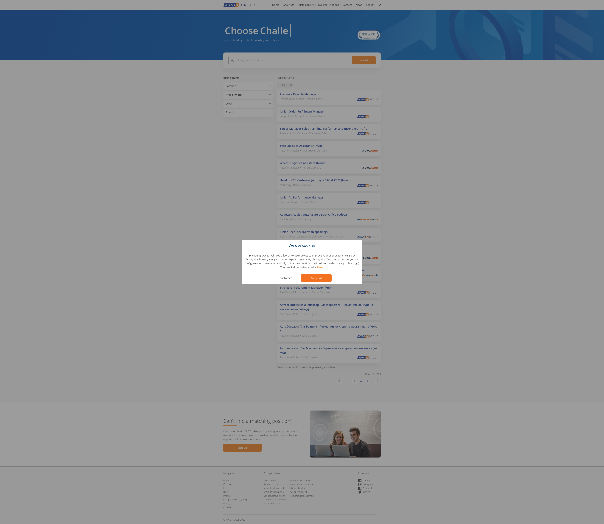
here (320, 267)
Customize (286, 278)
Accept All (316, 278)
